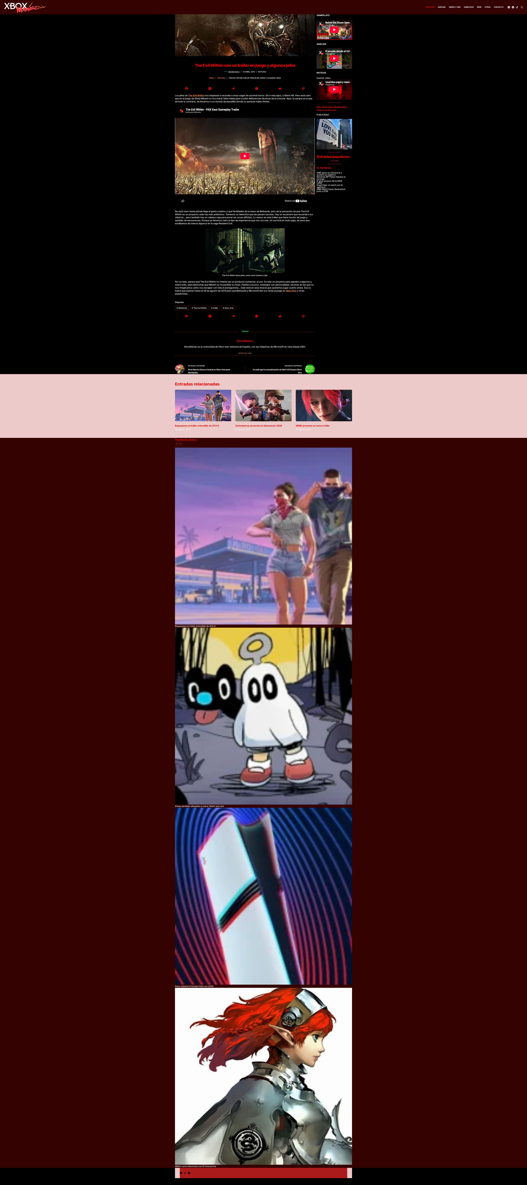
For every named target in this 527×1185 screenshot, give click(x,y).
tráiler (214, 308)
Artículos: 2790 (244, 353)
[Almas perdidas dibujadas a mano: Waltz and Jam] (263, 716)
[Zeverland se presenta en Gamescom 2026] (263, 405)
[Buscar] (522, 7)
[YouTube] (513, 7)
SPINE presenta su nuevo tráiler (313, 425)
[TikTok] (517, 7)
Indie (479, 7)
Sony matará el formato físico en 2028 (194, 986)
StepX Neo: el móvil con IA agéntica (330, 186)
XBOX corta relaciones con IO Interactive (195, 1166)
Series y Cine (454, 7)
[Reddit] (279, 88)
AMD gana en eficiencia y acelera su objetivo (329, 173)
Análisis (441, 7)
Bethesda (182, 308)
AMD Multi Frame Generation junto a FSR (331, 190)
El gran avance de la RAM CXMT (329, 182)
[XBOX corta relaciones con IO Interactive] (263, 1076)
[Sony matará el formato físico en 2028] (263, 896)
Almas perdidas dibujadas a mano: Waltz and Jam (199, 806)
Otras (487, 7)
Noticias (430, 7)
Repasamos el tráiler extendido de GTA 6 (197, 425)
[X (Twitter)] (509, 7)
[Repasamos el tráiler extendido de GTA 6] (203, 405)
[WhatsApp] (256, 88)
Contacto (498, 7)
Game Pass (469, 7)
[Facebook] (186, 88)
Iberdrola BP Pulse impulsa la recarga (331, 178)
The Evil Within (199, 308)
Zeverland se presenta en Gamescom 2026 (258, 425)
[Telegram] (233, 88)
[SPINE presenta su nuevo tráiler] (324, 405)
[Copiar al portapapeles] (303, 88)
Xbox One (291, 290)
